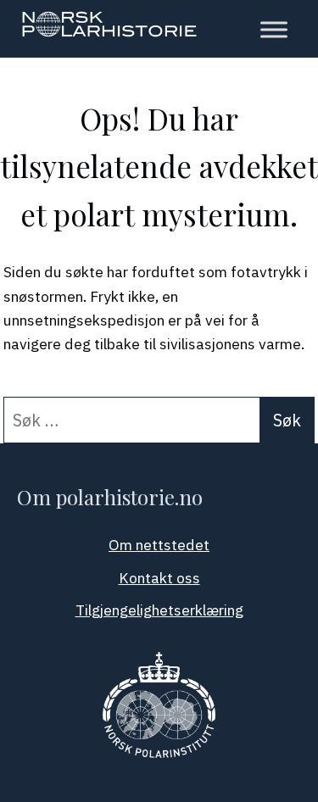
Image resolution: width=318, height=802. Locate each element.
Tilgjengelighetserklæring (159, 610)
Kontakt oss (159, 578)
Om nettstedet (159, 544)
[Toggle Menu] (273, 29)
